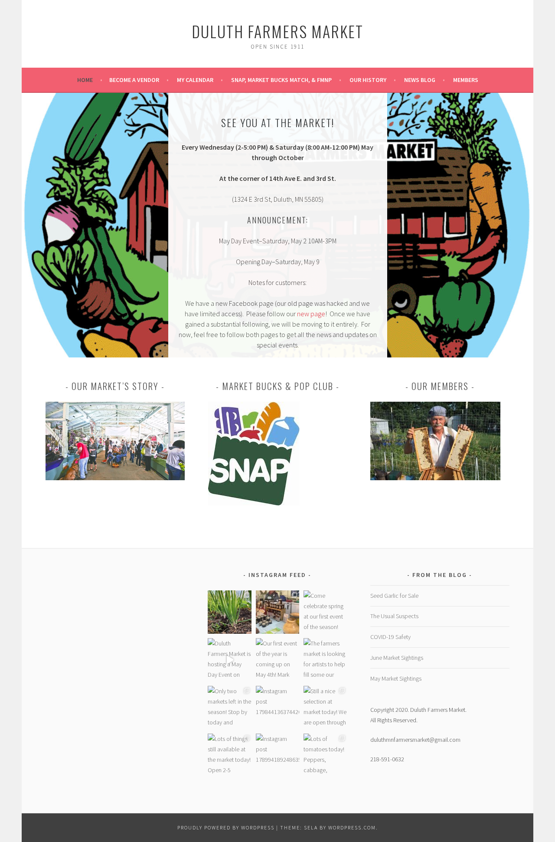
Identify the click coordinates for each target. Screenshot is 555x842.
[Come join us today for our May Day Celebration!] (277, 612)
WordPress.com (352, 827)
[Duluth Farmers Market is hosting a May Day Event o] (229, 659)
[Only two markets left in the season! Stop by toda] (229, 707)
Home (85, 80)
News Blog (419, 80)
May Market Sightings (395, 678)
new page (311, 313)
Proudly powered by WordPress (225, 827)
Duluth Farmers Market (277, 31)
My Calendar (195, 80)
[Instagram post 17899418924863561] (277, 755)
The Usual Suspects (394, 616)
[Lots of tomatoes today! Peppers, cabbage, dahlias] (325, 755)
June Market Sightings (396, 658)
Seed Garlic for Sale (394, 596)
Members (465, 80)
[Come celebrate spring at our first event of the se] (325, 612)
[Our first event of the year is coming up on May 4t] (277, 659)
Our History (367, 80)
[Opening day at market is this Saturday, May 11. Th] (229, 612)
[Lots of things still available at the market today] (229, 755)
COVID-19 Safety (390, 637)
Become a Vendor (134, 80)
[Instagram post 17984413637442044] (277, 707)
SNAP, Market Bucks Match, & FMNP (281, 80)
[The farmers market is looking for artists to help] (325, 659)
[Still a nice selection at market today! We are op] (325, 707)
